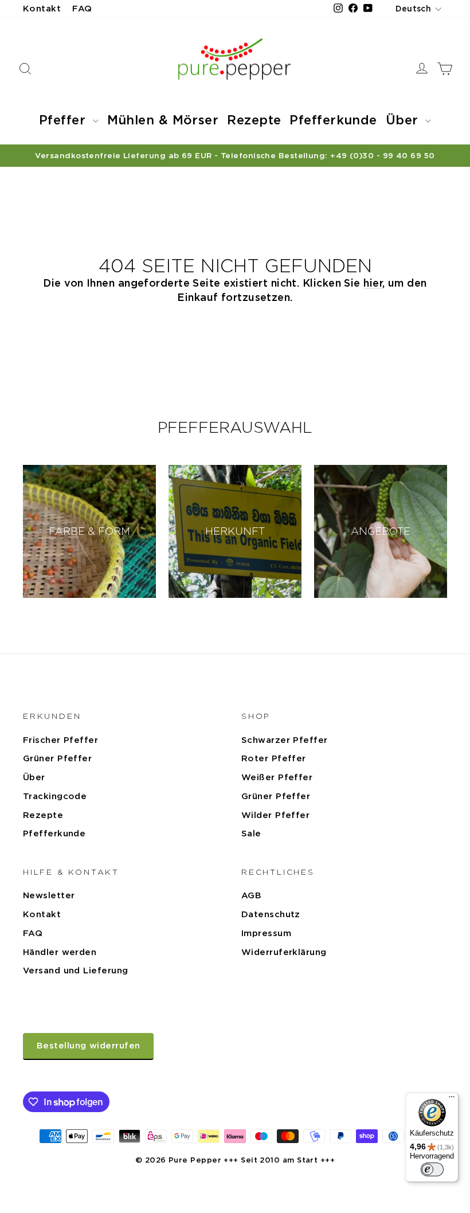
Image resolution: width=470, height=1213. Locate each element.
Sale (251, 833)
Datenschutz (270, 914)
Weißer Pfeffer (276, 777)
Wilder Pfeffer (275, 815)
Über (404, 119)
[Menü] (452, 1099)
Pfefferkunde (333, 119)
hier (372, 283)
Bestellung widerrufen (88, 1045)
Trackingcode (55, 796)
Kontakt (42, 8)
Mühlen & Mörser (163, 119)
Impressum (266, 933)
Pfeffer (64, 119)
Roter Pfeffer (273, 758)
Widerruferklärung (284, 952)
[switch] (432, 1169)
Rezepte (254, 119)
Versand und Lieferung (75, 970)
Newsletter (49, 895)
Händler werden (59, 952)
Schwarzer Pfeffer (284, 740)
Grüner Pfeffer (57, 758)
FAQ (82, 8)
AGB (251, 895)
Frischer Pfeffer (60, 740)
